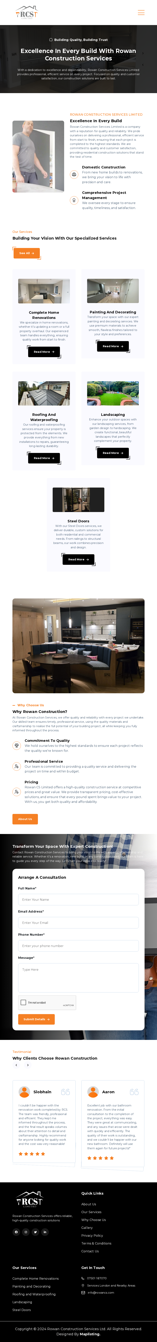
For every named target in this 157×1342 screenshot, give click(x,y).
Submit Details (34, 1019)
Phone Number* (31, 934)
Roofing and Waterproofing (34, 1294)
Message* (26, 958)
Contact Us (90, 1251)
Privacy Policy (92, 1235)
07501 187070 (97, 1278)
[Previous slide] (143, 53)
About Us (25, 819)
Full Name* (27, 888)
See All (24, 253)
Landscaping (22, 1302)
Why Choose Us (93, 1220)
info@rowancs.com (101, 1292)
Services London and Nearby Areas (111, 1285)
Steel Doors (21, 1310)
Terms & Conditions (96, 1243)
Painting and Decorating (31, 1286)
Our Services (91, 1212)
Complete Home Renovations (35, 1278)
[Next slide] (143, 65)
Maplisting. (90, 1334)
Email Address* (31, 911)
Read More (42, 352)
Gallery (87, 1228)
